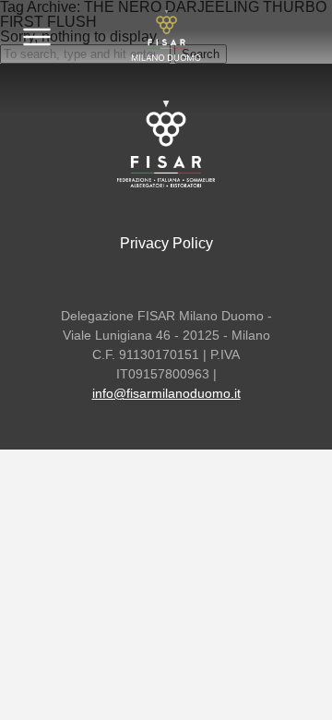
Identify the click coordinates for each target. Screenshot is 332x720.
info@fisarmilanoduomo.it (166, 393)
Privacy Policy (166, 243)
